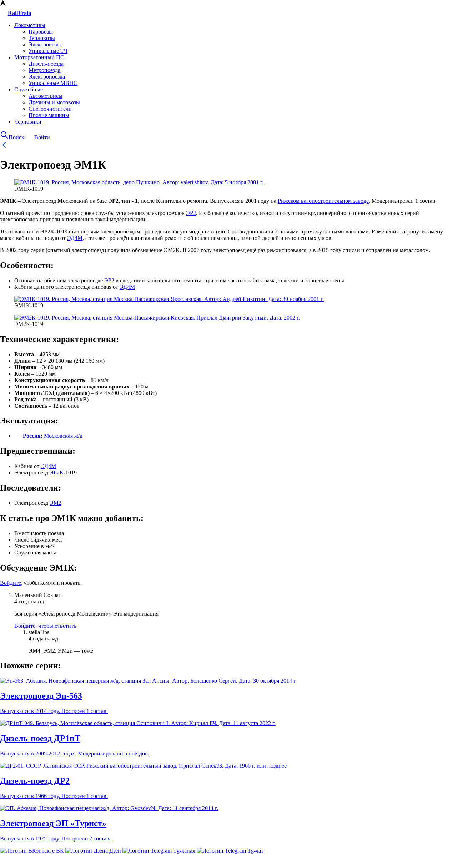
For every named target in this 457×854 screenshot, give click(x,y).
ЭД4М (74, 238)
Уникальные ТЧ (48, 51)
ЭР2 (191, 213)
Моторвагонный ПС (39, 57)
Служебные (28, 89)
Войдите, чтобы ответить (45, 626)
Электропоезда (47, 77)
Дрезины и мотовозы (54, 102)
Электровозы (45, 44)
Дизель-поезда (46, 64)
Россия (32, 436)
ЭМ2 (55, 503)
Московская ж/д (63, 436)
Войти (42, 137)
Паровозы (41, 32)
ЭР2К (57, 472)
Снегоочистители (50, 109)
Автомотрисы (45, 96)
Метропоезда (44, 70)
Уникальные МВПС (53, 83)
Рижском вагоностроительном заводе (323, 201)
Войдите (10, 583)
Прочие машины (49, 115)
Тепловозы (42, 38)
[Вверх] (3, 4)
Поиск (16, 137)
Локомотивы (29, 25)
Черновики (27, 122)
